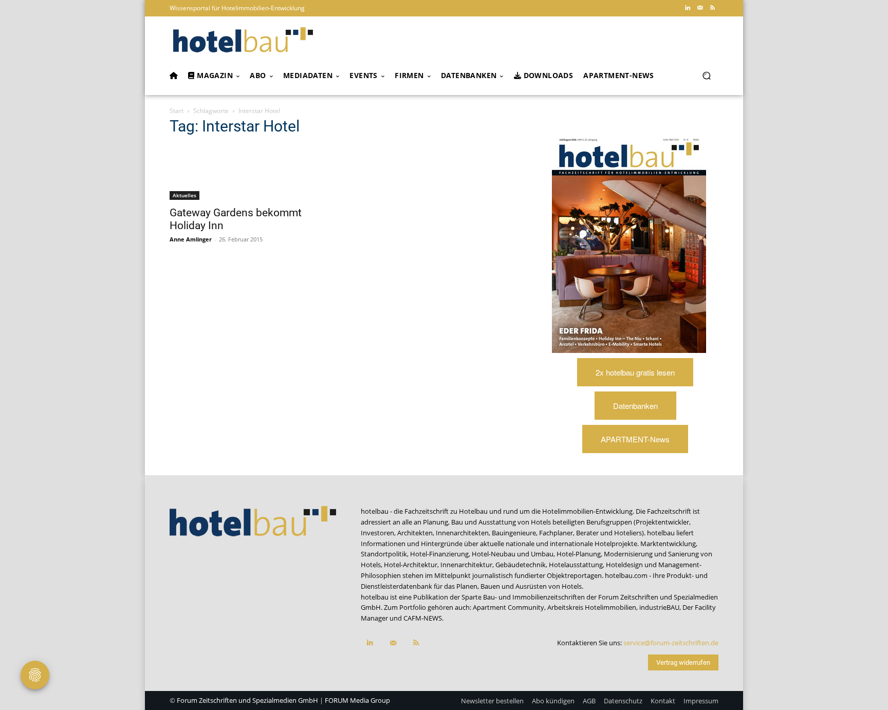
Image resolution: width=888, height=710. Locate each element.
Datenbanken (635, 405)
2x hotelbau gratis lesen (635, 372)
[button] (706, 76)
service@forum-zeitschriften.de (670, 642)
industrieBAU (659, 607)
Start (176, 110)
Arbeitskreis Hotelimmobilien (591, 607)
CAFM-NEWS (422, 618)
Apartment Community (508, 607)
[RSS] (712, 8)
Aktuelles (184, 195)
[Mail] (700, 8)
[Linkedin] (687, 8)
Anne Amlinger (191, 239)
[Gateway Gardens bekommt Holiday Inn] (253, 173)
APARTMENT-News (635, 439)
